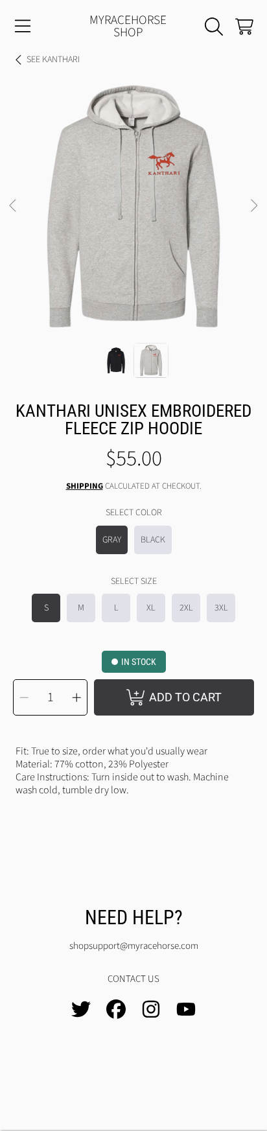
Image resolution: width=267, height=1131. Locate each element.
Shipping (84, 486)
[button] (22, 26)
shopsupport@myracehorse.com (133, 946)
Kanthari (53, 60)
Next (253, 206)
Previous (13, 206)
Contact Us (133, 979)
